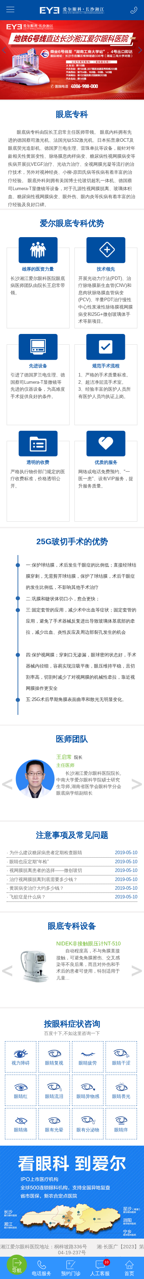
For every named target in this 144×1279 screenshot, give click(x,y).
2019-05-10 (126, 852)
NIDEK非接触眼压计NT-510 (88, 943)
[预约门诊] (71, 1260)
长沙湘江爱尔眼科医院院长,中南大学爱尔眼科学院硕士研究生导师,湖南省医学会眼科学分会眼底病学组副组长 (88, 783)
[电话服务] (41, 1260)
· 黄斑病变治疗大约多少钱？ (35, 888)
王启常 (64, 757)
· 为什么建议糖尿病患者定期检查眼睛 (44, 852)
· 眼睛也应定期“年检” (28, 861)
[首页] (129, 1260)
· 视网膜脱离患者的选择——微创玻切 (44, 870)
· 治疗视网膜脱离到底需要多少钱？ (42, 879)
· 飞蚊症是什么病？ (26, 896)
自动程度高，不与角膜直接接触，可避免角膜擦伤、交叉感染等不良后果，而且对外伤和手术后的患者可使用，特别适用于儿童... (88, 964)
